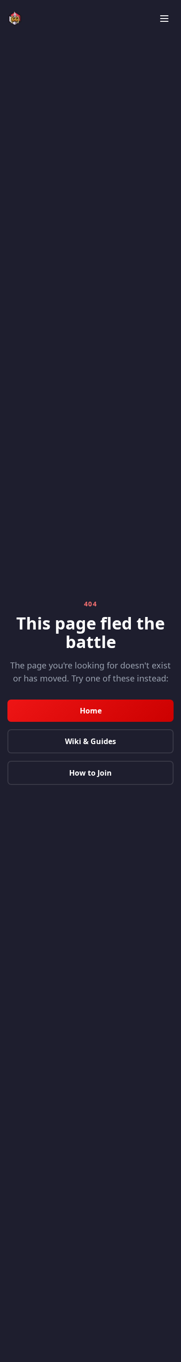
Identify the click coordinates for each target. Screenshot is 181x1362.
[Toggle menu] (164, 18)
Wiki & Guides (90, 741)
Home (91, 711)
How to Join (90, 773)
